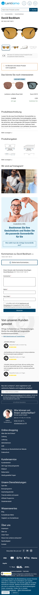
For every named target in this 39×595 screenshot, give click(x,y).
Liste (26, 583)
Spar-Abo (4, 486)
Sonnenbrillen (9, 14)
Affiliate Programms (7, 498)
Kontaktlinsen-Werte (7, 515)
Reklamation (5, 472)
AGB (2, 446)
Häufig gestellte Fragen (8, 475)
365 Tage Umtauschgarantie (10, 466)
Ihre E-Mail (7, 296)
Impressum (4, 528)
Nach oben (26, 571)
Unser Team (5, 535)
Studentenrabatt (6, 501)
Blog (2, 512)
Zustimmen (5, 592)
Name (5, 289)
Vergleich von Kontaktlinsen (10, 518)
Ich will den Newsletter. (19, 402)
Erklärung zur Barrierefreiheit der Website (13, 449)
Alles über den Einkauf (8, 433)
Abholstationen (6, 443)
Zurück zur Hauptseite (16, 571)
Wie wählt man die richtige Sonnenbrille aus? (19, 244)
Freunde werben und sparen (10, 495)
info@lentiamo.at (19, 423)
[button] (6, 47)
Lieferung (4, 440)
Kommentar (7, 276)
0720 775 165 (18, 421)
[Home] (2, 14)
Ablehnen (15, 592)
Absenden (19, 310)
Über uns (4, 532)
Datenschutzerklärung (8, 590)
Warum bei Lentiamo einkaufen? (11, 538)
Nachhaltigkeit (5, 541)
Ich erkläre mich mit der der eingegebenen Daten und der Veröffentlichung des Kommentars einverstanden (17, 305)
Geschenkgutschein (7, 492)
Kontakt (3, 544)
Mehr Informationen (24, 590)
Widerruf (4, 469)
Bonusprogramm (6, 489)
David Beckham (19, 14)
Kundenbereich (6, 463)
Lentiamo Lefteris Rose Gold (13, 94)
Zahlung (4, 436)
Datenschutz (5, 452)
